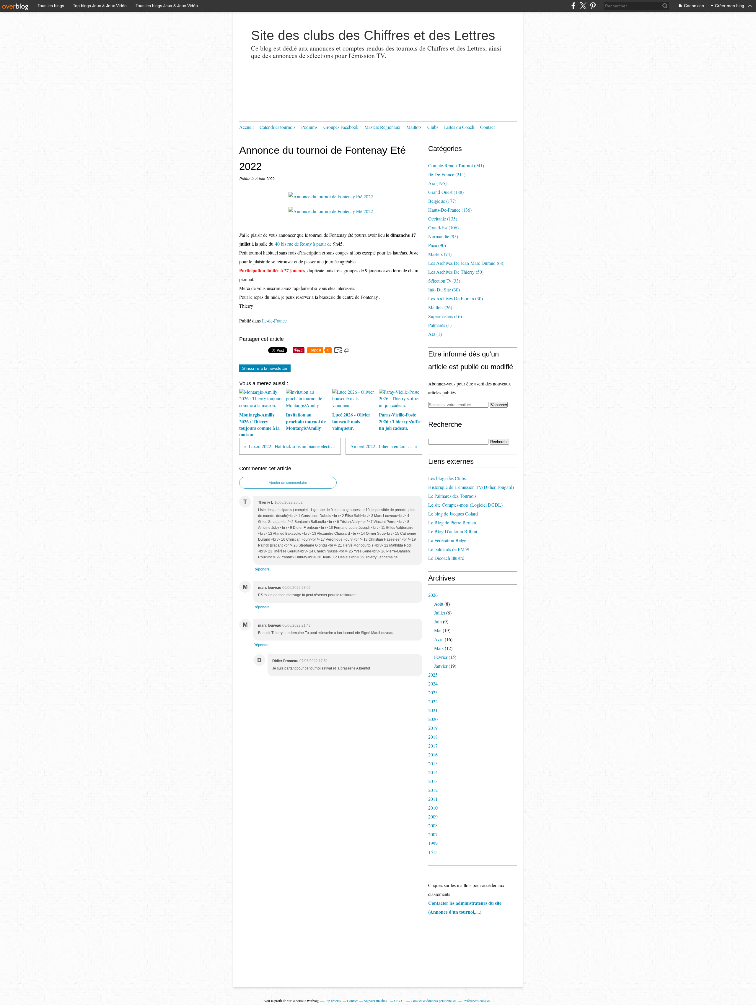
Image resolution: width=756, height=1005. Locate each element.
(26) (440, 307)
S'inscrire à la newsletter (265, 368)
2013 (433, 781)
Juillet (439, 613)
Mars (439, 648)
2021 (433, 710)
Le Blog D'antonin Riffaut (452, 531)
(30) (444, 289)
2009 (433, 816)
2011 (433, 799)
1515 (433, 852)
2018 (433, 737)
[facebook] (573, 5)
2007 (433, 834)
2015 (433, 763)
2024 (433, 683)
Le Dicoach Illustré (446, 558)
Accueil (246, 127)
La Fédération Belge (447, 540)
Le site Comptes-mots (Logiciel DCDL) (465, 505)
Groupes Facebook (341, 127)
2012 (433, 790)
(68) (466, 263)
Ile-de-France (274, 320)
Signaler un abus (376, 1000)
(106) (443, 227)
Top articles (333, 1000)
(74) (440, 254)
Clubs (432, 127)
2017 (433, 746)
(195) (437, 183)
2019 (433, 728)
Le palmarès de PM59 (448, 549)
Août (438, 604)
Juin (438, 621)
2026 (433, 595)
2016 (433, 754)
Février (440, 657)
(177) (442, 201)
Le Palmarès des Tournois (452, 496)
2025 (433, 675)
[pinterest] (593, 5)
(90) (437, 245)
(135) (442, 218)
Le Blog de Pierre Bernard (453, 522)
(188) (446, 192)
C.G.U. (399, 1000)
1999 (433, 843)
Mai (437, 630)
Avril (439, 639)
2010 (433, 808)
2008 (433, 825)
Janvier (440, 666)
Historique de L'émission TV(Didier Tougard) (471, 487)
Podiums (309, 127)
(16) (445, 316)
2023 (433, 692)
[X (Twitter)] (583, 5)
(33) (444, 281)
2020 (433, 719)
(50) (455, 272)
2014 (433, 772)
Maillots (413, 127)
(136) (450, 210)
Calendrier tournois (277, 127)
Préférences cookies (476, 1000)
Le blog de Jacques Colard (453, 513)
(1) (440, 325)
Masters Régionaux (382, 127)
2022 (433, 701)
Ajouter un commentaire (288, 483)
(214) (446, 174)
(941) (456, 165)
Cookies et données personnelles (433, 1000)
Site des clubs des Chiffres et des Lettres (373, 35)
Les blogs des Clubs (447, 478)
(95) (443, 236)
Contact (487, 127)
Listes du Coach (459, 127)
